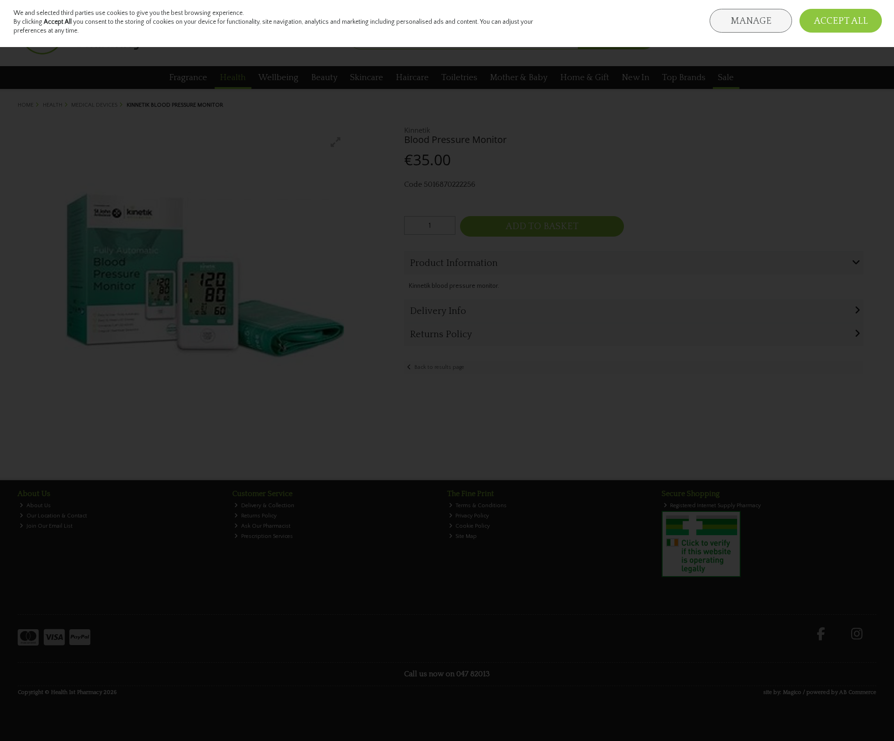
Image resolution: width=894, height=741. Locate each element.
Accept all (841, 21)
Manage (751, 21)
